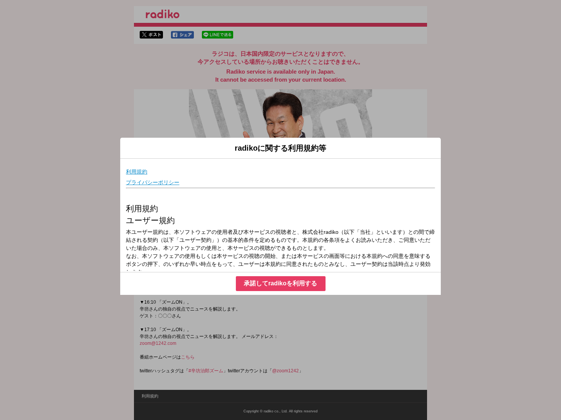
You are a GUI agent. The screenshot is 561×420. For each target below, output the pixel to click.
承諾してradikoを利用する (280, 283)
